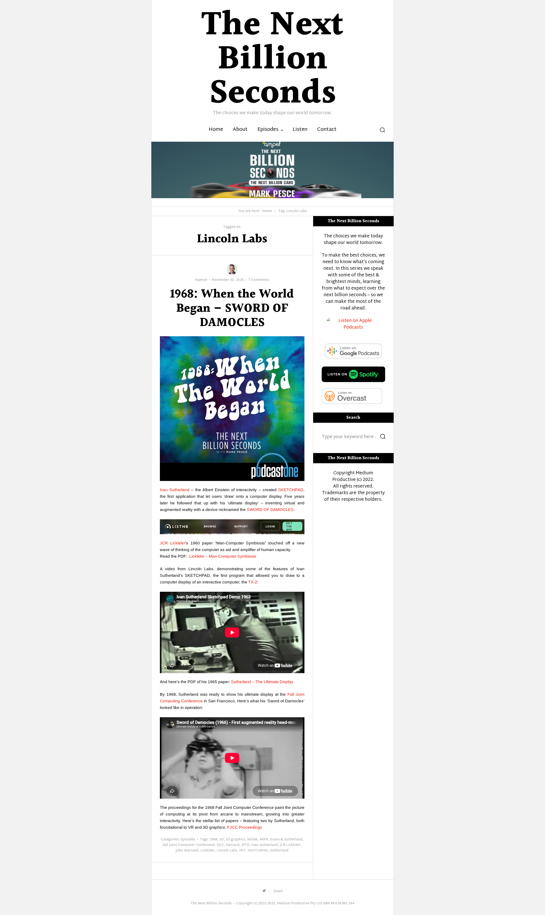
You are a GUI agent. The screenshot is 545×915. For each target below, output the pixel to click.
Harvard (233, 845)
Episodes (267, 129)
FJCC (220, 845)
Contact (327, 129)
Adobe (252, 840)
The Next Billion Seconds (211, 904)
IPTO (245, 845)
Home (216, 129)
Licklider (208, 851)
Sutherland (279, 851)
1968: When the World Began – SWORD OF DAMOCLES (232, 309)
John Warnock (187, 851)
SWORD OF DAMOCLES (270, 509)
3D (221, 840)
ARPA (264, 840)
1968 (213, 840)
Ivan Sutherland (174, 490)
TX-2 (252, 582)
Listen (300, 129)
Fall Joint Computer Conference (189, 845)
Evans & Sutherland (286, 840)
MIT (242, 851)
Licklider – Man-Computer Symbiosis (222, 556)
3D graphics (235, 840)
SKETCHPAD (290, 490)
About (240, 129)
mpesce (201, 280)
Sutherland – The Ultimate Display (262, 682)
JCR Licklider (172, 543)
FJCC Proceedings (244, 827)
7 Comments (258, 280)
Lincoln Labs (227, 851)
